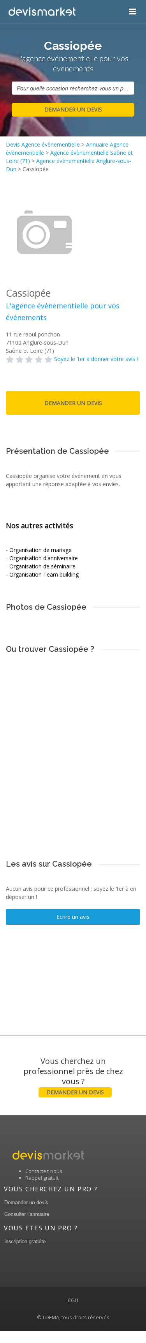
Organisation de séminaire (42, 566)
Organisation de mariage (40, 550)
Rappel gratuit (41, 1177)
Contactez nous (43, 1171)
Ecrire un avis (73, 916)
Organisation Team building (44, 574)
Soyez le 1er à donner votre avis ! (96, 359)
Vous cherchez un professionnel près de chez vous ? (73, 1076)
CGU (73, 1300)
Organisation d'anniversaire (43, 558)
